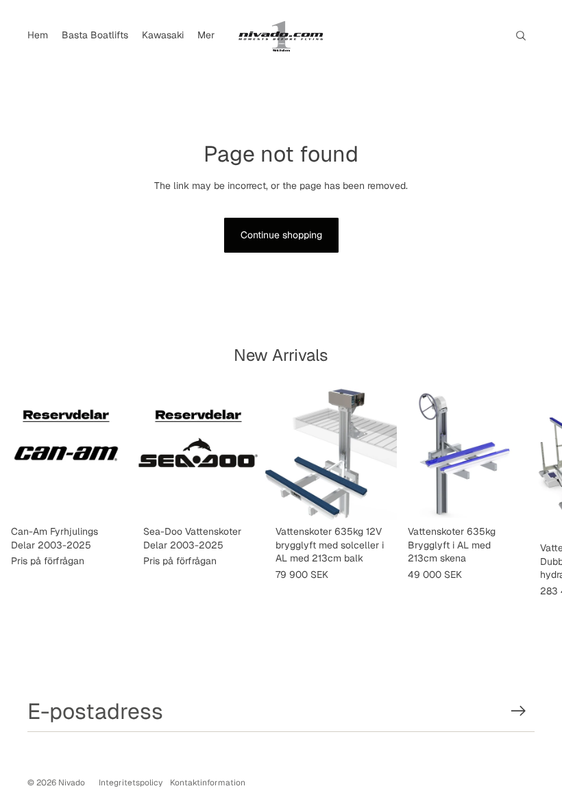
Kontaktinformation (207, 782)
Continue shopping (281, 235)
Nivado (71, 782)
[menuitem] (37, 36)
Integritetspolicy (130, 782)
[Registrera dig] (518, 711)
